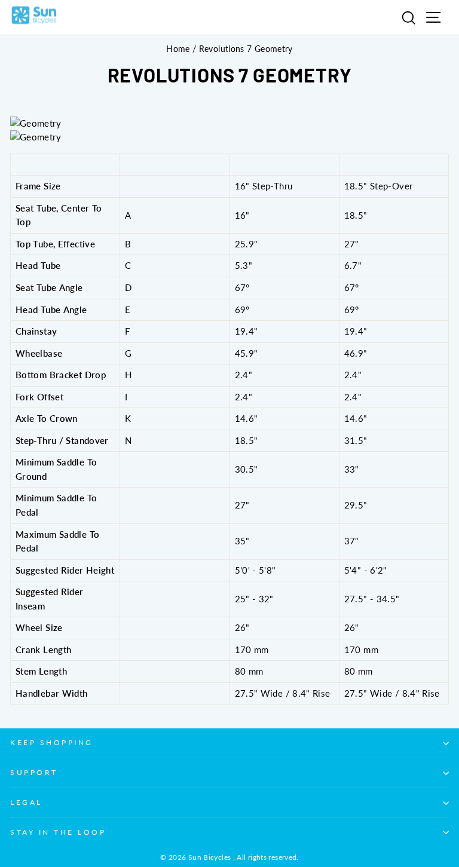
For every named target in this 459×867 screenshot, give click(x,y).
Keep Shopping (51, 742)
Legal (26, 802)
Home (177, 49)
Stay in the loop (58, 832)
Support (34, 772)
